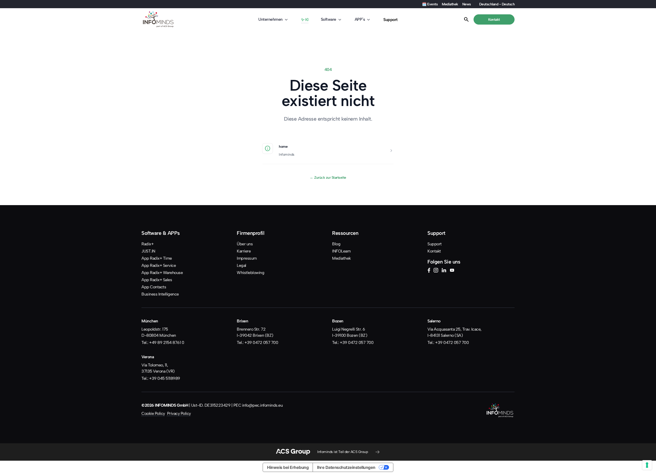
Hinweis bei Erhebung (288, 467)
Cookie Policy (153, 413)
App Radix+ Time (156, 258)
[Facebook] (428, 271)
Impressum (247, 258)
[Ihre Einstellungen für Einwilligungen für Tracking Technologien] (647, 465)
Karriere (244, 251)
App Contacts (153, 287)
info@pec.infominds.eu (262, 405)
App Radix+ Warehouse (162, 272)
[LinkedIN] (443, 271)
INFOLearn (341, 251)
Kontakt (434, 251)
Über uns (245, 243)
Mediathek (450, 4)
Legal (241, 265)
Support (390, 19)
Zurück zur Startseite (328, 177)
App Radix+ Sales (156, 279)
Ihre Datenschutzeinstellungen (346, 467)
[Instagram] (435, 271)
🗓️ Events (430, 4)
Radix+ (147, 243)
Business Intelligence (160, 294)
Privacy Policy (179, 413)
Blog (336, 243)
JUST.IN (148, 251)
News (466, 4)
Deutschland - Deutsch (497, 4)
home (283, 146)
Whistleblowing (250, 272)
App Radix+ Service (158, 265)
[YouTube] (452, 271)
